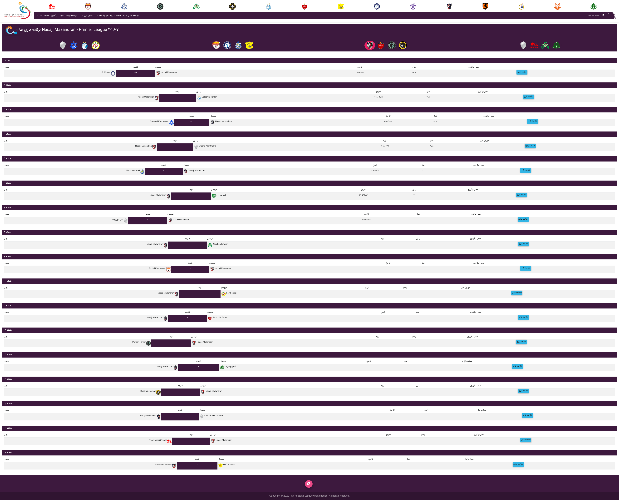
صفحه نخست (43, 15)
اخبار (62, 15)
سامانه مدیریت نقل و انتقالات (110, 15)
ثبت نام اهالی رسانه (131, 15)
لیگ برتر (54, 15)
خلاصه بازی (522, 72)
